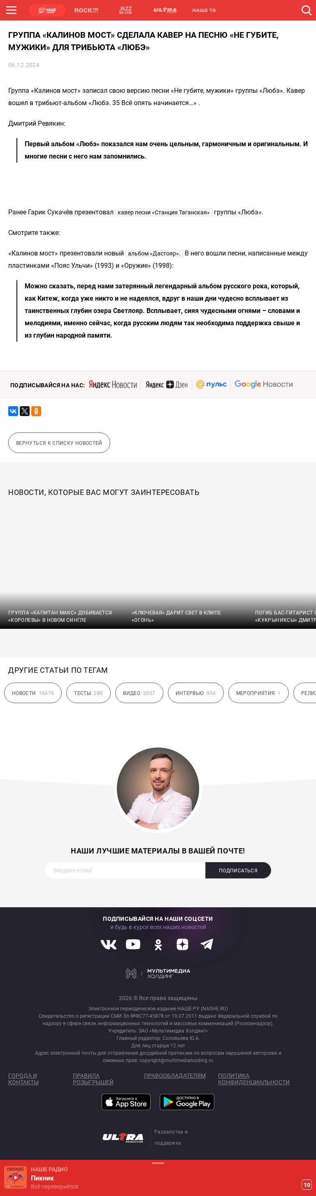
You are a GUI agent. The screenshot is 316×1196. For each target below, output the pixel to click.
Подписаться (238, 871)
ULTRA (164, 10)
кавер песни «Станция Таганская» (164, 212)
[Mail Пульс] (211, 384)
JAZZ (125, 10)
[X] (25, 411)
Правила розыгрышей (93, 1079)
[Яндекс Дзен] (166, 384)
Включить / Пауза (15, 1177)
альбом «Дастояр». (154, 253)
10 (307, 1185)
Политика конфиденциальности (254, 1079)
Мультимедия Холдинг (158, 973)
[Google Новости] (264, 384)
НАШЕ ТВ (203, 10)
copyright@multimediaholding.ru (176, 1060)
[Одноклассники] (36, 411)
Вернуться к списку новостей (59, 443)
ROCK (86, 10)
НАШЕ (47, 10)
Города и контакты (23, 1079)
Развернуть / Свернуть (158, 1163)
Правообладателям (175, 1075)
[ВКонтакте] (13, 411)
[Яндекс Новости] (113, 384)
